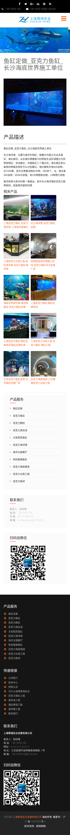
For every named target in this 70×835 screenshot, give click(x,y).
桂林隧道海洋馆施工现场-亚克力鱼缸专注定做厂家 (43, 265)
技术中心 (13, 682)
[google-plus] (32, 4)
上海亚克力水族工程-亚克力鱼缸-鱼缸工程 (43, 343)
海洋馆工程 (14, 709)
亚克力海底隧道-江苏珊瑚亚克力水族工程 (43, 381)
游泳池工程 (14, 700)
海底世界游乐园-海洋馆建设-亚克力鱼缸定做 (16, 305)
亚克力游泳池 (20, 430)
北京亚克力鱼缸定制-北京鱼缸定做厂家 (16, 381)
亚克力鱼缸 (19, 415)
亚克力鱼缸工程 (16, 695)
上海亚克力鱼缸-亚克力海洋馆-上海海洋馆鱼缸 (16, 225)
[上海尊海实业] (35, 22)
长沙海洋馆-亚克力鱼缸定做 (43, 225)
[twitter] (26, 4)
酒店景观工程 (15, 704)
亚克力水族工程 (21, 474)
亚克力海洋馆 (20, 444)
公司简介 (13, 678)
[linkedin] (38, 4)
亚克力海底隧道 (21, 466)
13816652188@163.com (43, 9)
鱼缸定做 (17, 408)
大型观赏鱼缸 (20, 437)
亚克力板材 (19, 481)
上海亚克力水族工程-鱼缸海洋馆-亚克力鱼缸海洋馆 (16, 265)
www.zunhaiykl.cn (20, 746)
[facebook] (20, 4)
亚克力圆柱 (19, 423)
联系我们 (13, 713)
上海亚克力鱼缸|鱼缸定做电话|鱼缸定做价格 (16, 343)
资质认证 (13, 687)
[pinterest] (44, 4)
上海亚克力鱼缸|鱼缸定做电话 (43, 305)
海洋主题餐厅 (20, 452)
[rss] (50, 4)
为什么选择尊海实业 (19, 691)
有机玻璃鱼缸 (20, 459)
